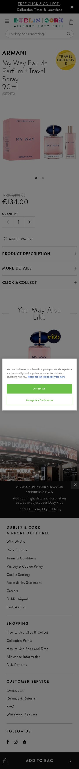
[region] (39, 384)
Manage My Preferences (39, 400)
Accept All (39, 388)
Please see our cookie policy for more (46, 376)
